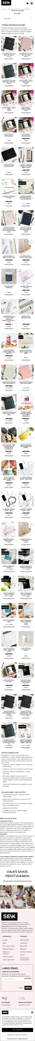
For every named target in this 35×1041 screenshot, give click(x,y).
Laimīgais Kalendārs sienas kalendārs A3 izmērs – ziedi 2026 (26, 741)
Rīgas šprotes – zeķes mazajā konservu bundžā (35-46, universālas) (9, 447)
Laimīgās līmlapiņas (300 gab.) (26, 287)
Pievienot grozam (9, 58)
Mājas (4, 9)
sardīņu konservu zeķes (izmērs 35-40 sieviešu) (26, 446)
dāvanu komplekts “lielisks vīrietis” (9, 594)
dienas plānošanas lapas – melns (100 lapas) (9, 650)
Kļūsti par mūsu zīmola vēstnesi (24, 958)
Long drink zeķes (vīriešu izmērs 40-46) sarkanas (9, 352)
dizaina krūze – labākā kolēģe (9, 108)
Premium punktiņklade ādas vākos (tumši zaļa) (9, 413)
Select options (9, 390)
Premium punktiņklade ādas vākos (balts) (9, 383)
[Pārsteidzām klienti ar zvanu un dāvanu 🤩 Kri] (29, 903)
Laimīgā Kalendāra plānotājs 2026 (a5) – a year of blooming (26, 198)
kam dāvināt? (26, 9)
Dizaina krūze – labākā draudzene (26, 81)
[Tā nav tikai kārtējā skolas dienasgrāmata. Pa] (17, 891)
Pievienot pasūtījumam (9, 571)
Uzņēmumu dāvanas (26, 951)
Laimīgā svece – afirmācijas (9, 287)
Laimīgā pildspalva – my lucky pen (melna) (26, 257)
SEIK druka (23, 949)
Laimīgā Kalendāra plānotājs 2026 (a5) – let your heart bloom (9, 229)
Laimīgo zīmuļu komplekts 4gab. (26, 317)
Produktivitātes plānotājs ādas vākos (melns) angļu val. (26, 713)
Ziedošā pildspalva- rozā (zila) (26, 540)
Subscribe (27, 978)
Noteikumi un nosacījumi (6, 952)
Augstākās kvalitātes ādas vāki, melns (9, 54)
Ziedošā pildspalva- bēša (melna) (9, 540)
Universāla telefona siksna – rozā (26, 510)
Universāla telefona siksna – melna (9, 510)
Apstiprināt (18, 1030)
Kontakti (5, 940)
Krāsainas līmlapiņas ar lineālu (9, 197)
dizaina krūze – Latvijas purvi (9, 135)
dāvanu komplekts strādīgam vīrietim (26, 567)
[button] (32, 1012)
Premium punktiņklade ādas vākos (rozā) (26, 383)
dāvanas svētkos (14, 9)
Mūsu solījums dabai (9, 946)
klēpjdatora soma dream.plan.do (9, 166)
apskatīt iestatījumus (17, 1035)
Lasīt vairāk (26, 423)
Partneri (22, 954)
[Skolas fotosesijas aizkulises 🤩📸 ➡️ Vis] (6, 903)
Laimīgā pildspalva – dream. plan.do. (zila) (9, 257)
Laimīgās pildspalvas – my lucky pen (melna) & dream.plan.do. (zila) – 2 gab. (9, 319)
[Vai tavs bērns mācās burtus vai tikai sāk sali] (17, 903)
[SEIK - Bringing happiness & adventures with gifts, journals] (10, 3)
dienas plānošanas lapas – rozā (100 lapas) (26, 622)
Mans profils (23, 946)
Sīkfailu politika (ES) (9, 959)
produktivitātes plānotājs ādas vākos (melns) (9, 713)
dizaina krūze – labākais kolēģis (26, 108)
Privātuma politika (12, 1038)
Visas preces (23, 943)
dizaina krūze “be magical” (26, 649)
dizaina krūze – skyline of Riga (26, 135)
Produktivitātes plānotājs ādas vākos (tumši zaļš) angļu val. (9, 742)
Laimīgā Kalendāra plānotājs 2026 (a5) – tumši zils (26, 229)
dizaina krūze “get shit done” (9, 681)
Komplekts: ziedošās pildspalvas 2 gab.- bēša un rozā (26, 166)
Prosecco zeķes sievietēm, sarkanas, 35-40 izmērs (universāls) (26, 414)
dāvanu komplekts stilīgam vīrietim (26, 594)
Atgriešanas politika (8, 949)
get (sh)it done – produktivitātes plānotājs (26, 681)
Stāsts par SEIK (24, 940)
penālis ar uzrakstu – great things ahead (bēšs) (26, 352)
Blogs (4, 943)
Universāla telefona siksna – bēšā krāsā (26, 478)
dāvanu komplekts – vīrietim (9, 567)
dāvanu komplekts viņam (9, 621)
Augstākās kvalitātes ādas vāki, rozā (26, 54)
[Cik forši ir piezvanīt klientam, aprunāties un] (6, 891)
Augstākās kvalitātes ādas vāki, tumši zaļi (9, 81)
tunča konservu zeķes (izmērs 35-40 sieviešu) (9, 479)
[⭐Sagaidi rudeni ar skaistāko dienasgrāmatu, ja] (29, 891)
